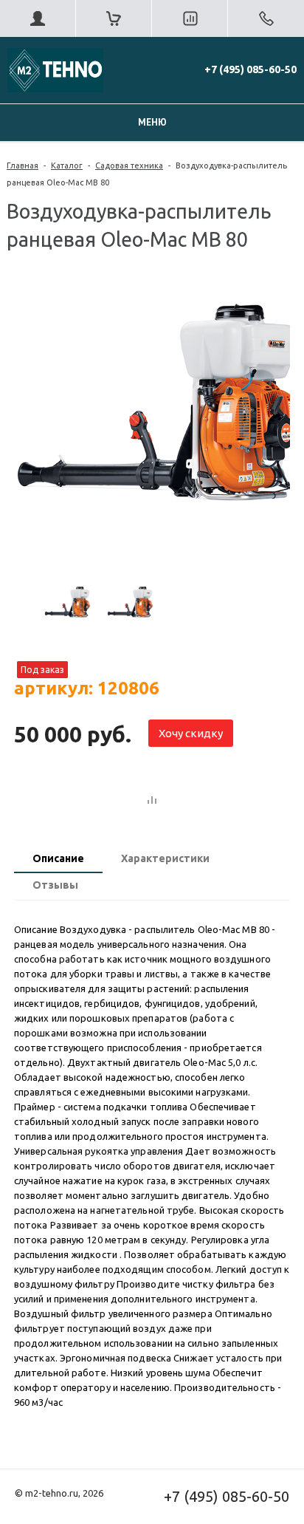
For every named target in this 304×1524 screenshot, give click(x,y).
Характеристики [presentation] (165, 858)
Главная (22, 165)
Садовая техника (129, 165)
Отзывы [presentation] (55, 885)
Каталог (67, 165)
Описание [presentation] (58, 858)
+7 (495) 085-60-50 (250, 69)
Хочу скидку (191, 733)
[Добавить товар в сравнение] (152, 801)
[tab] (58, 860)
